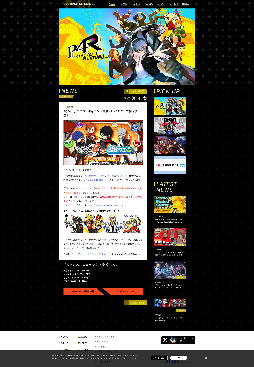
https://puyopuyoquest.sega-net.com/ (106, 205)
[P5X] (170, 145)
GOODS (149, 4)
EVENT (161, 4)
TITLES (185, 4)
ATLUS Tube (102, 341)
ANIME (136, 4)
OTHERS (174, 4)
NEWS (112, 4)
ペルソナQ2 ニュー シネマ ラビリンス (103, 176)
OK (179, 358)
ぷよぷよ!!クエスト (96, 180)
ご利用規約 (101, 346)
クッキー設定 (159, 358)
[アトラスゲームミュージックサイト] (170, 165)
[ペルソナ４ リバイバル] (170, 106)
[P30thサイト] (170, 126)
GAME (124, 4)
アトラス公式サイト (105, 336)
